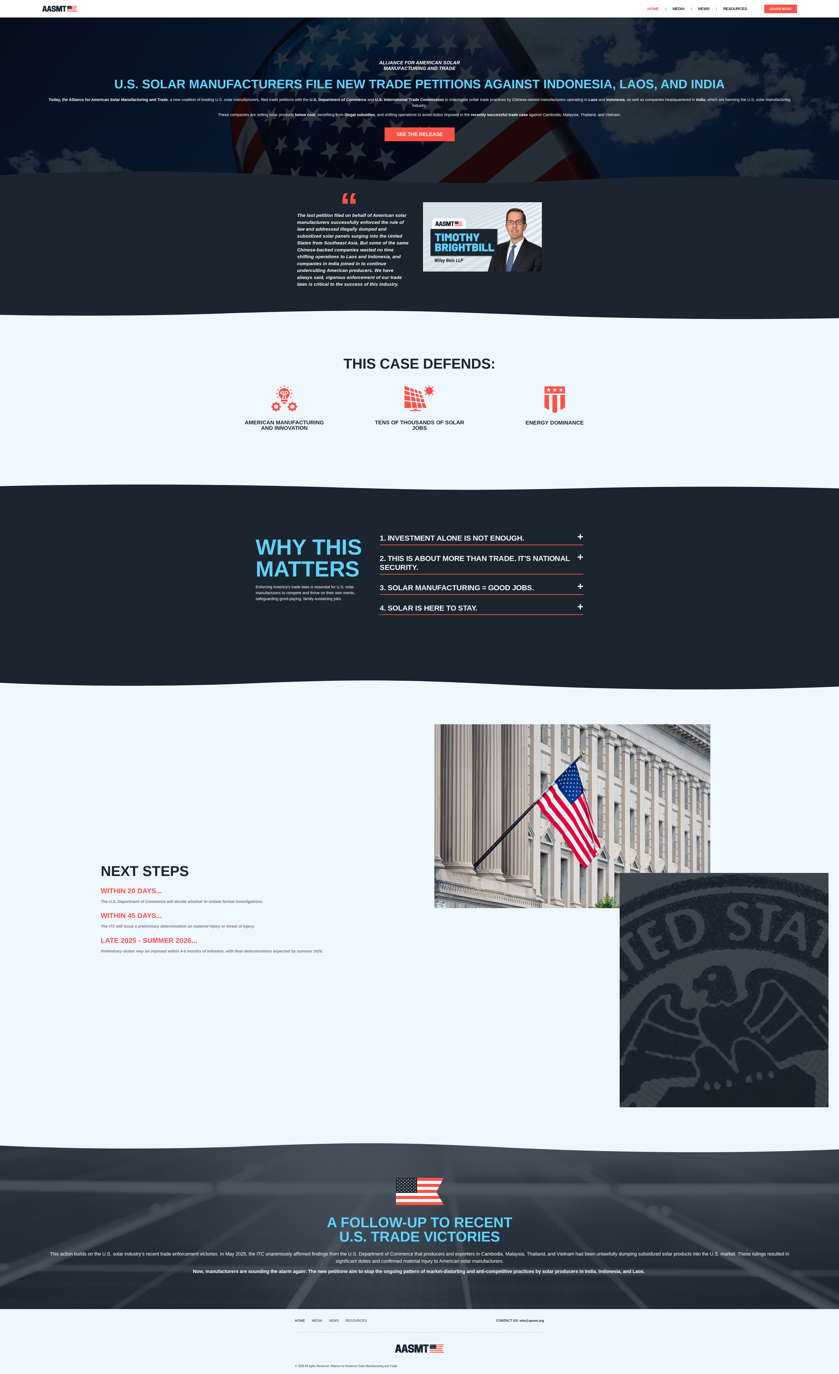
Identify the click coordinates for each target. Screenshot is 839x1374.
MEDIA (679, 9)
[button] (481, 535)
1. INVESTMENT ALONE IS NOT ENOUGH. (452, 538)
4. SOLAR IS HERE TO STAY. (428, 608)
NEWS (703, 9)
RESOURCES (735, 9)
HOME (653, 9)
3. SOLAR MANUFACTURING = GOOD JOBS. (457, 587)
